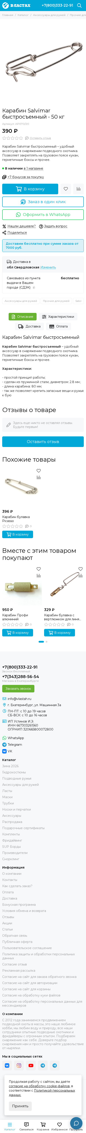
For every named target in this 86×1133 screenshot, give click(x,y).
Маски (7, 797)
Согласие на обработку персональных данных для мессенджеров (42, 1004)
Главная (7, 15)
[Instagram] (19, 1065)
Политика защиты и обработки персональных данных (38, 956)
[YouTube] (31, 1065)
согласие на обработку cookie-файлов (39, 1086)
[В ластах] (16, 5)
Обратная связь (14, 936)
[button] (41, 642)
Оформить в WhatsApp (46, 214)
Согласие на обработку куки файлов (31, 995)
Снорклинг (10, 859)
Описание (25, 317)
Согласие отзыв (14, 964)
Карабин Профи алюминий (15, 617)
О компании (11, 874)
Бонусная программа (19, 905)
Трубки (8, 803)
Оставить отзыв (43, 441)
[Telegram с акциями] (43, 1065)
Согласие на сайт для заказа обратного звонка (39, 977)
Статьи (7, 929)
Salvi (78, 301)
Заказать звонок (18, 689)
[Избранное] (65, 189)
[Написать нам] (76, 1123)
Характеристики (61, 317)
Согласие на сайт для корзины (26, 989)
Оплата (62, 326)
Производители (15, 853)
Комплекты (11, 834)
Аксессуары (11, 816)
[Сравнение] (78, 189)
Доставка (33, 326)
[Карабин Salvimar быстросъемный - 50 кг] (43, 62)
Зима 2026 (10, 766)
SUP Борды (11, 847)
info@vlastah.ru (19, 699)
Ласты (7, 791)
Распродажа (12, 822)
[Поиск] (79, 5)
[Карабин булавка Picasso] (22, 487)
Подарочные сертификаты (23, 828)
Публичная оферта (17, 942)
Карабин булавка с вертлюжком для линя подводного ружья (61, 617)
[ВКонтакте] (7, 1065)
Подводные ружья (16, 778)
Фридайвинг (12, 840)
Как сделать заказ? (17, 886)
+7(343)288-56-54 (20, 676)
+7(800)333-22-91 (57, 6)
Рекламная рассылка (18, 971)
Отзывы (8, 917)
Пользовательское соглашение (27, 948)
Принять (20, 1106)
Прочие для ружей (56, 301)
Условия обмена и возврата (24, 911)
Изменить (48, 267)
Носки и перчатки (16, 809)
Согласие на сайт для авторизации (29, 983)
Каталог (23, 15)
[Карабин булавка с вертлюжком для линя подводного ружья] (64, 585)
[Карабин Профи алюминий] (22, 585)
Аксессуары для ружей (49, 15)
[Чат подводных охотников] (55, 1065)
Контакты (9, 880)
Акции (7, 923)
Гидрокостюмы (14, 772)
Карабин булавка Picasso (16, 519)
